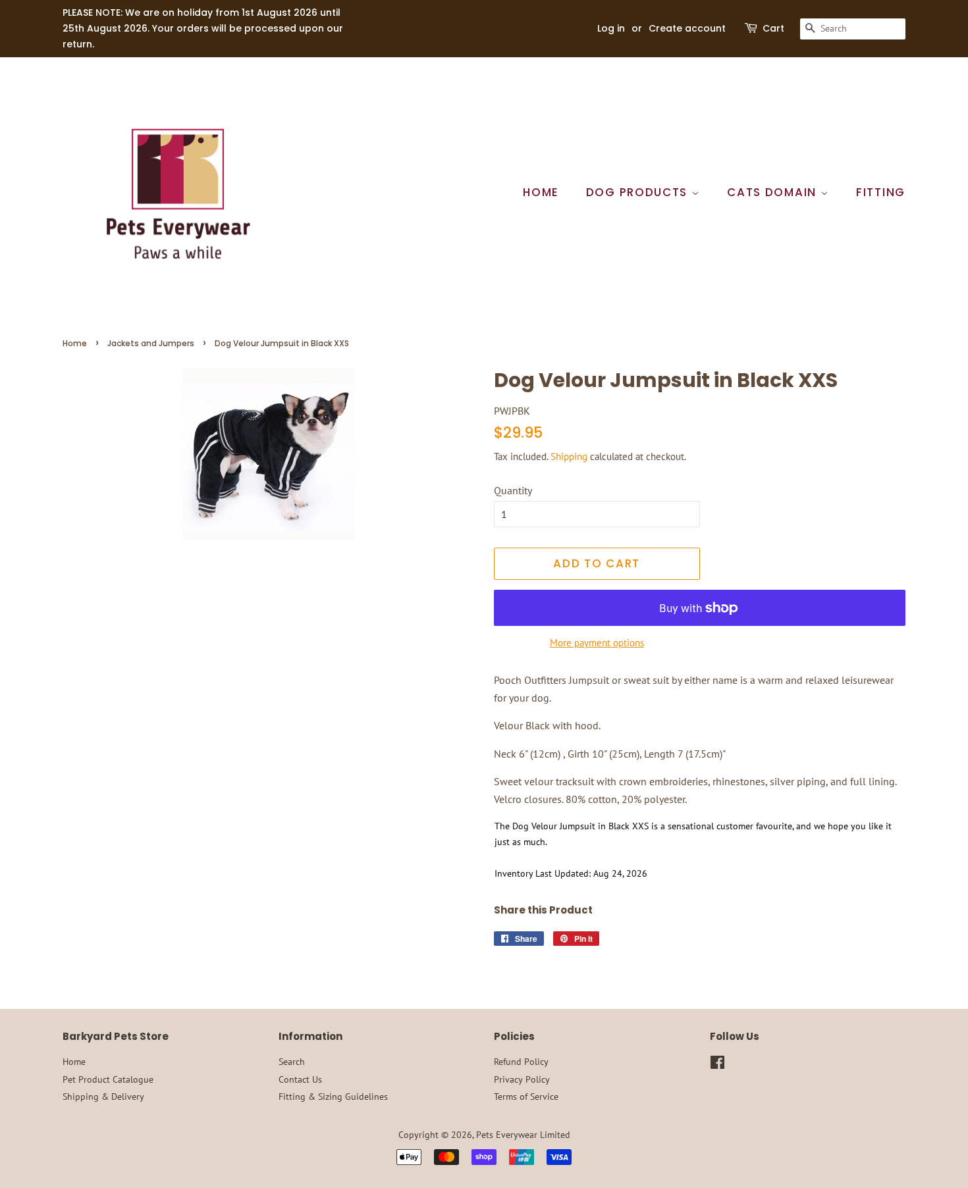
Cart (773, 28)
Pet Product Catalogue (108, 1079)
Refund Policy (521, 1062)
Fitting (880, 192)
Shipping (569, 456)
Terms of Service (526, 1096)
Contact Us (300, 1079)
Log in (611, 28)
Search (292, 1062)
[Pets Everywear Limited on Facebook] (717, 1065)
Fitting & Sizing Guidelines (333, 1096)
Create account (687, 28)
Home (541, 192)
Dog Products (638, 192)
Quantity (513, 490)
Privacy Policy (522, 1079)
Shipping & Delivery (103, 1096)
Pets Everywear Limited (523, 1135)
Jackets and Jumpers (150, 343)
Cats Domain (773, 192)
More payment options (597, 642)
